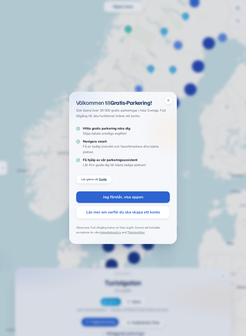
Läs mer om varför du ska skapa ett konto (123, 212)
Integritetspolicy (110, 232)
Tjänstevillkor (136, 232)
